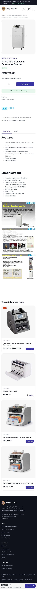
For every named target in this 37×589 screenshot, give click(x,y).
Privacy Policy (28, 579)
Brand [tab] (15, 131)
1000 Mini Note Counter (10, 391)
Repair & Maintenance (8, 554)
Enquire (31, 395)
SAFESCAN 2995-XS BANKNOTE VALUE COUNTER (18, 483)
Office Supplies (6, 538)
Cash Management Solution (16, 15)
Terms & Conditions (7, 579)
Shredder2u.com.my (7, 565)
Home (3, 15)
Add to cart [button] (30, 349)
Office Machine (6, 535)
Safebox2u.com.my (7, 568)
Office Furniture (6, 532)
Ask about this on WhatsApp (18, 91)
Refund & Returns (18, 579)
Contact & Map (6, 549)
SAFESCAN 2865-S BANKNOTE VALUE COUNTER (17, 437)
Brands (3, 557)
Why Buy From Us (6, 552)
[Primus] (8, 108)
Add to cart (25, 84)
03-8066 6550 (6, 4)
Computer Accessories (8, 529)
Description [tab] (6, 131)
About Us (4, 546)
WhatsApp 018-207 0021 (18, 3)
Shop (7, 15)
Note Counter (10, 99)
